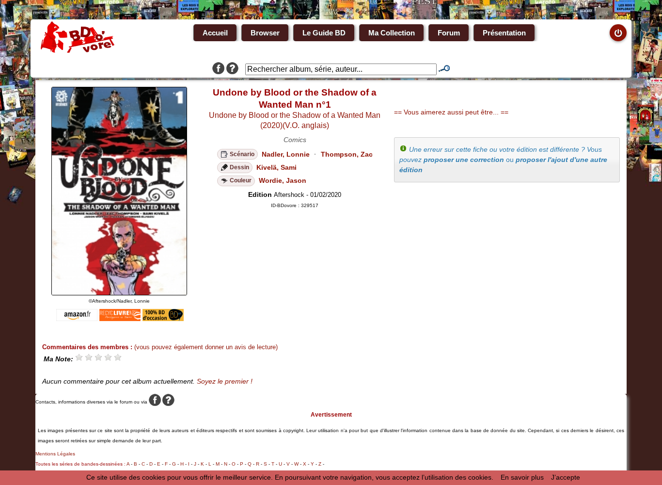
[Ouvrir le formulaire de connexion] (618, 32)
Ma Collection (391, 33)
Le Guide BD (324, 33)
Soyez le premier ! (224, 381)
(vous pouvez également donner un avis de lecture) (206, 347)
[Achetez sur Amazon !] (76, 319)
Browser (265, 33)
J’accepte (565, 477)
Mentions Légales (55, 453)
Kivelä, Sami (276, 167)
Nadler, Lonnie (286, 154)
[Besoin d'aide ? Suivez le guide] (232, 69)
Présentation (504, 33)
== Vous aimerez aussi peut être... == (451, 112)
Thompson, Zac (347, 154)
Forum (449, 33)
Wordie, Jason (282, 180)
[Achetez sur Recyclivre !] (120, 319)
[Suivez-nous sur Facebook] (218, 69)
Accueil (215, 33)
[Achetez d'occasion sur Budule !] (163, 319)
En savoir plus (522, 477)
